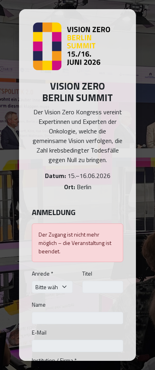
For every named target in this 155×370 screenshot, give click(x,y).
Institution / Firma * (54, 360)
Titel (87, 273)
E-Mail (39, 332)
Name (39, 304)
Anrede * (42, 273)
